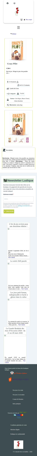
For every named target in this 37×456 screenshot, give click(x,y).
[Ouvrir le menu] (18, 27)
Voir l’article (11, 257)
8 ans (17, 88)
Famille (22, 93)
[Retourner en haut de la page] (32, 449)
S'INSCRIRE (9, 211)
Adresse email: (8, 194)
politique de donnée (24, 206)
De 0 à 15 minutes (25, 85)
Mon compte (29, 19)
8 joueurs (13, 82)
